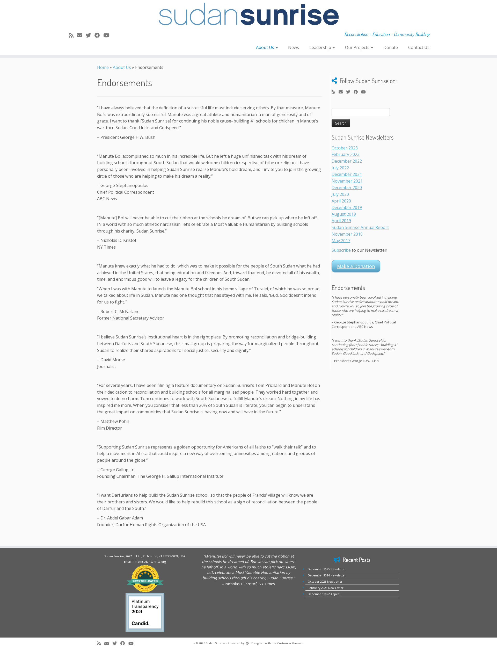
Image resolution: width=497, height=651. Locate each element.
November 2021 (347, 181)
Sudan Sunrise (215, 643)
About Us (265, 47)
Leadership (320, 47)
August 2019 (344, 214)
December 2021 (347, 174)
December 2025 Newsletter (327, 569)
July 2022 (340, 168)
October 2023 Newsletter (325, 581)
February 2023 (346, 154)
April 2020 (341, 201)
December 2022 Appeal (324, 594)
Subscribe (341, 250)
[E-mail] (81, 35)
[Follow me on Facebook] (98, 35)
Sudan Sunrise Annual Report (360, 227)
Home (103, 67)
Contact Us (418, 47)
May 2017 (341, 240)
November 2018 (347, 234)
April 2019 (341, 220)
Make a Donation (356, 266)
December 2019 (347, 207)
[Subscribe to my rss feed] (73, 35)
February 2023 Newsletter (325, 588)
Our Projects (357, 47)
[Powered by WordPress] (247, 642)
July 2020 (340, 194)
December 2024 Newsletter (327, 575)
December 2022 (347, 161)
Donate (390, 47)
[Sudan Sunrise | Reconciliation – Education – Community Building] (248, 14)
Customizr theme (289, 643)
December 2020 (347, 187)
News (293, 47)
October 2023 (345, 148)
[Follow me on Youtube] (108, 35)
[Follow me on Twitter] (90, 35)
